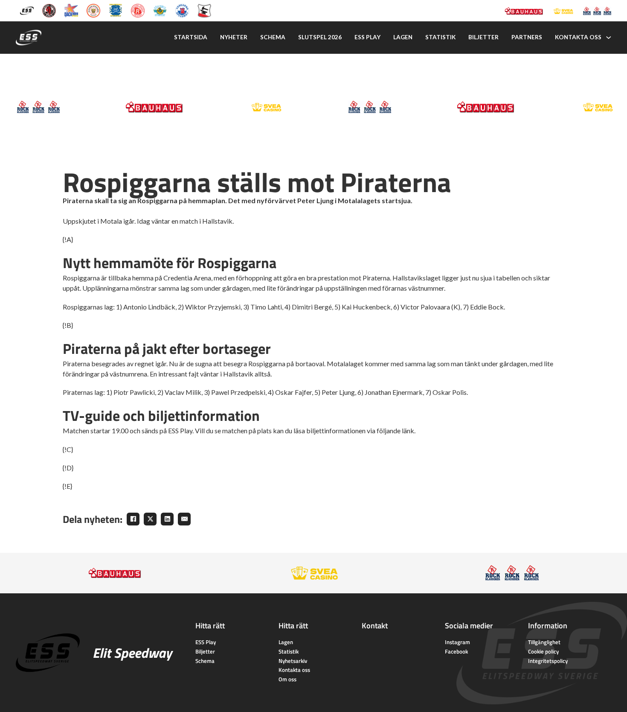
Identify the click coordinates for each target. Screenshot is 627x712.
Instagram (457, 642)
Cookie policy (543, 651)
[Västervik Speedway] (160, 10)
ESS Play (205, 642)
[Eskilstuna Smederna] (204, 10)
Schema (272, 37)
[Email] (184, 519)
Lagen (402, 37)
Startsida (190, 37)
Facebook (456, 651)
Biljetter (483, 37)
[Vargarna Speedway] (182, 10)
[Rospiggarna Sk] (138, 10)
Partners (526, 37)
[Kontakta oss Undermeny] (609, 37)
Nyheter (233, 37)
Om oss (287, 679)
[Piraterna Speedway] (115, 10)
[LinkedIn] (167, 519)
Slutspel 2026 (320, 37)
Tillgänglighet (544, 642)
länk (408, 430)
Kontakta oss (578, 37)
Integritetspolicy (548, 661)
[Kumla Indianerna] (49, 10)
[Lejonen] (93, 10)
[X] (150, 519)
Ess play (367, 37)
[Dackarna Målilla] (71, 10)
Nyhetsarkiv (293, 661)
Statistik (440, 37)
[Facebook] (133, 519)
